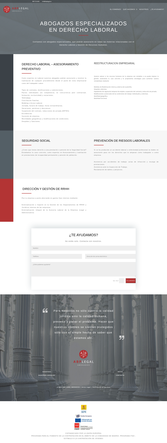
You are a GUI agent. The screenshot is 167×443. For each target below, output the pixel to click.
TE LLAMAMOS (130, 280)
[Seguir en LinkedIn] (87, 373)
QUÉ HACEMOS (129, 9)
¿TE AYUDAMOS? (157, 9)
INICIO (120, 372)
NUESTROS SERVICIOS (46, 375)
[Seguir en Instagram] (94, 373)
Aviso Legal (86, 387)
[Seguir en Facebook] (73, 373)
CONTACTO (120, 375)
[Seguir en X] (80, 373)
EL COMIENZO (115, 9)
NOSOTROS (143, 9)
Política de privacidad (101, 387)
